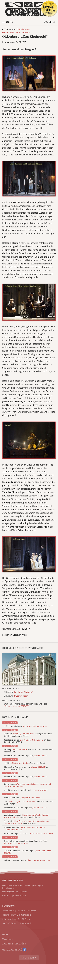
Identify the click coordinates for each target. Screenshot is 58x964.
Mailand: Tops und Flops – (27, 860)
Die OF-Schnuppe (10, 923)
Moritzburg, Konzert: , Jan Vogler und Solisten (26, 816)
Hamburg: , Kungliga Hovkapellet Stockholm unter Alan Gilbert (28, 735)
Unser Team (7, 939)
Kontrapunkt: (27, 785)
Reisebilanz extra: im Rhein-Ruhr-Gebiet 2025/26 (28, 741)
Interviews (31, 911)
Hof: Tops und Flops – (25, 726)
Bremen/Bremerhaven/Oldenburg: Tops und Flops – (26, 842)
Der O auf (12, 949)
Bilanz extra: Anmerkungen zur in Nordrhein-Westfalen (26, 768)
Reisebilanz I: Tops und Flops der (25, 808)
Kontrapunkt (26, 923)
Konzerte (21, 911)
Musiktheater (24, 29)
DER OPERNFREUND (12, 880)
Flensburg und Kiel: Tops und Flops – (28, 852)
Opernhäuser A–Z (10, 915)
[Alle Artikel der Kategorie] (29, 669)
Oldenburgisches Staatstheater (16, 32)
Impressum (7, 943)
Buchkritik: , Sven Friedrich (26, 822)
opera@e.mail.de (18, 895)
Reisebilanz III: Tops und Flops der (26, 777)
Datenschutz (20, 943)
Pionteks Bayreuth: (23, 798)
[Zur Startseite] (29, 9)
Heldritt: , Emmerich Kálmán (25, 763)
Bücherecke (26, 915)
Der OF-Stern (24, 919)
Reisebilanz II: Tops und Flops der (26, 790)
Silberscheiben (9, 919)
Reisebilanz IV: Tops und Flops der (26, 756)
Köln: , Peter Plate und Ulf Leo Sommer (28, 802)
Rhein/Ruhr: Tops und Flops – (29, 834)
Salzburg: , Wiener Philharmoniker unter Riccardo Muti (28, 750)
